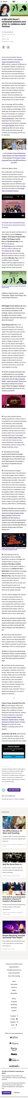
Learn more (17, 1092)
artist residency (21, 769)
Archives (14, 1010)
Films (8, 34)
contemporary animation (14, 771)
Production (14, 1001)
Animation (4, 34)
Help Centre (14, 984)
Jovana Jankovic (8, 32)
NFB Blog (5, 1)
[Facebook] (3, 47)
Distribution (14, 1004)
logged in (11, 799)
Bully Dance (4, 771)
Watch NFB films (14, 967)
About (14, 981)
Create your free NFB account (14, 964)
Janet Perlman (8, 225)
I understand (6, 1092)
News (11, 34)
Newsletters (14, 993)
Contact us (14, 987)
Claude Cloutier (11, 717)
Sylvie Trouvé (14, 722)
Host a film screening (14, 976)
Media (14, 990)
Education (14, 1007)
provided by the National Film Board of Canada (14, 549)
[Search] (26, 2)
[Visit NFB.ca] (16, 1)
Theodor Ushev (13, 719)
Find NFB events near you (14, 970)
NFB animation (15, 779)
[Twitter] (8, 47)
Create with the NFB (14, 973)
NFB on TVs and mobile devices (14, 1033)
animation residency (12, 769)
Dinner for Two (10, 773)
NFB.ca (14, 998)
